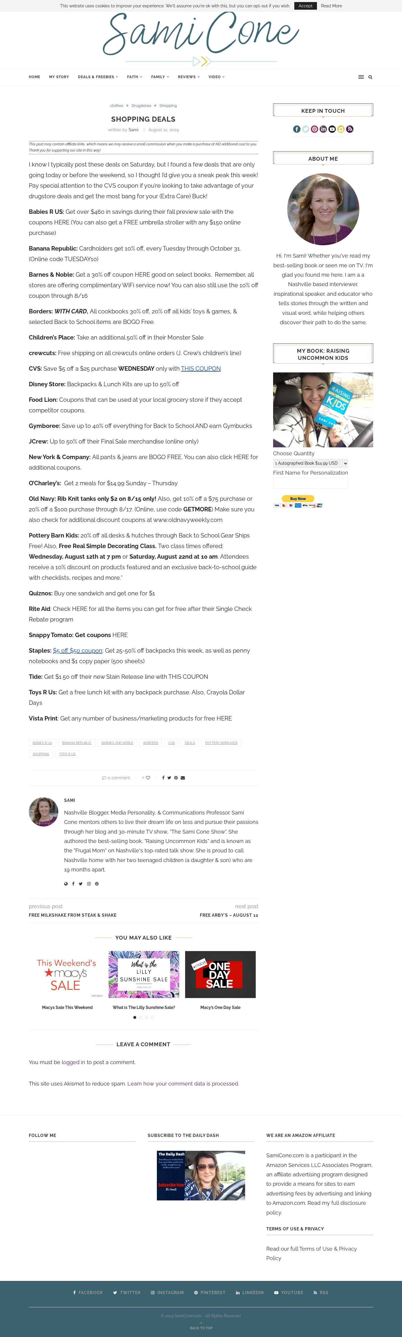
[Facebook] (296, 129)
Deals (190, 743)
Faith (132, 77)
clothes (116, 105)
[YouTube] (332, 129)
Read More (331, 6)
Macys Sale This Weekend (67, 1007)
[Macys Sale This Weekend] (67, 974)
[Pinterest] (314, 129)
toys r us (67, 754)
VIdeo (215, 77)
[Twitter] (305, 129)
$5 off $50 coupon (77, 650)
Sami (133, 129)
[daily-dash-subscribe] (201, 1175)
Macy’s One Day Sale (220, 1007)
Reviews (187, 77)
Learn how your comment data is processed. (183, 1084)
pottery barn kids (221, 743)
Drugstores (141, 105)
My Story (59, 77)
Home (34, 77)
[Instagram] (341, 129)
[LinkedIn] (323, 129)
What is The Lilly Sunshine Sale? (144, 1007)
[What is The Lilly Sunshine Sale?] (144, 974)
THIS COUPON (201, 368)
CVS (171, 743)
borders (150, 743)
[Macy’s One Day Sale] (220, 974)
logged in (73, 1062)
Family (158, 77)
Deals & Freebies (96, 77)
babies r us (42, 743)
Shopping (168, 105)
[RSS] (349, 129)
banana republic (77, 743)
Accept (306, 6)
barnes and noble (117, 743)
